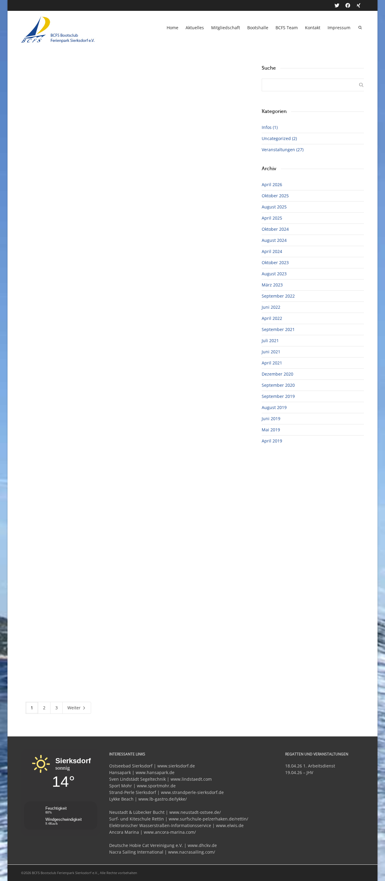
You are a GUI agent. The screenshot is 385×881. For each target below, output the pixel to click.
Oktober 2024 (275, 229)
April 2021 (272, 363)
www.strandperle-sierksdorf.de (192, 792)
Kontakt (312, 27)
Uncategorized (279, 138)
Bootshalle (257, 27)
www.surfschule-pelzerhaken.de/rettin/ (208, 819)
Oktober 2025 (275, 195)
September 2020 (278, 385)
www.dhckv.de (202, 845)
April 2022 (272, 318)
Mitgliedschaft (225, 27)
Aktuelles (195, 27)
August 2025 (274, 207)
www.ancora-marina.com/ (170, 832)
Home (172, 27)
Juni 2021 (271, 352)
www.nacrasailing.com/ (191, 852)
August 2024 (274, 240)
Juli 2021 (270, 340)
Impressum (339, 27)
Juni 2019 (271, 418)
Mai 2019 (271, 430)
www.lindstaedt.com (191, 779)
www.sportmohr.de (156, 786)
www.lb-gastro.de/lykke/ (162, 799)
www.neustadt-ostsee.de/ (195, 812)
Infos (270, 127)
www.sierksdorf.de (176, 766)
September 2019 (278, 396)
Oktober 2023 (275, 262)
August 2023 (274, 273)
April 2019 (272, 441)
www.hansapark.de (155, 772)
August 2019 (274, 407)
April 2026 (272, 184)
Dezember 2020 (277, 374)
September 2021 (278, 329)
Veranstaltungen (282, 149)
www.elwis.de (230, 825)
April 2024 (272, 251)
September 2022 (278, 296)
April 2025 (272, 218)
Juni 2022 (271, 307)
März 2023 (272, 285)
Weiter (74, 708)
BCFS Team (287, 27)
